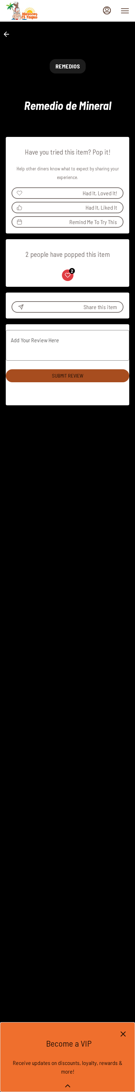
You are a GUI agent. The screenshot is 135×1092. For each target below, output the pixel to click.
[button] (8, 34)
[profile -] (107, 10)
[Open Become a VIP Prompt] (67, 1086)
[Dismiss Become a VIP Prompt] (123, 1034)
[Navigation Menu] (125, 11)
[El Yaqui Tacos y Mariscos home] (38, 11)
